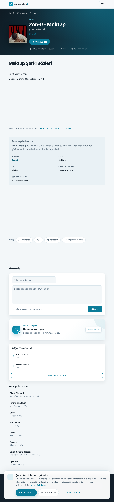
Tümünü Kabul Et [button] (26, 492)
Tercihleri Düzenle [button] (71, 492)
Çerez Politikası (38, 485)
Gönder (94, 309)
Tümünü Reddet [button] (48, 492)
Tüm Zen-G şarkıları (57, 375)
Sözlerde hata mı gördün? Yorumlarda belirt (54, 128)
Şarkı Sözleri (14, 12)
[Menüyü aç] (102, 4)
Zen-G (24, 12)
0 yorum (64, 48)
